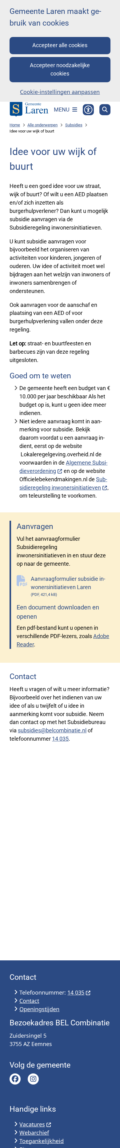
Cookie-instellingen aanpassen (60, 92)
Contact (29, 1000)
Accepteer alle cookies (59, 45)
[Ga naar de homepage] (29, 110)
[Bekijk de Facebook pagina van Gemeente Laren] (15, 1079)
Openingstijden (39, 1009)
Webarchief (34, 1132)
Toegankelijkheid (41, 1141)
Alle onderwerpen (42, 125)
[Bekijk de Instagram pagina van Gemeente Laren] (33, 1079)
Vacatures (32, 1124)
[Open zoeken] (104, 109)
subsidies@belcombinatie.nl (52, 730)
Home (15, 125)
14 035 (60, 738)
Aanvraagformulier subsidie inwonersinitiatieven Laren (68, 586)
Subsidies (73, 125)
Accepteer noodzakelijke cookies (60, 69)
